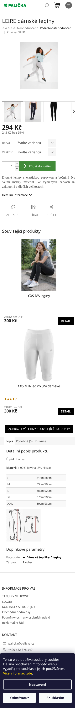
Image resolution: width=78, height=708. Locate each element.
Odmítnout (19, 698)
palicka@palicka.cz (21, 643)
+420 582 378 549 (20, 650)
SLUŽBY (7, 602)
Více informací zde (17, 673)
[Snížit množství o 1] (17, 168)
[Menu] (68, 5)
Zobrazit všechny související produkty (39, 429)
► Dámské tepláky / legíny (42, 557)
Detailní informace (15, 195)
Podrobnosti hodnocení (56, 28)
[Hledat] (47, 5)
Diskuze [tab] (40, 441)
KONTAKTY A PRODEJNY (18, 607)
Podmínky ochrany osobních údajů (26, 617)
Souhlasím (55, 698)
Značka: (16, 32)
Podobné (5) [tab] (24, 441)
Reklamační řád (13, 623)
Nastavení (37, 684)
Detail (66, 321)
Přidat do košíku (40, 166)
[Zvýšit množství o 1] (17, 163)
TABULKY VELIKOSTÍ (16, 596)
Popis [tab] (9, 441)
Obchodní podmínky (16, 612)
